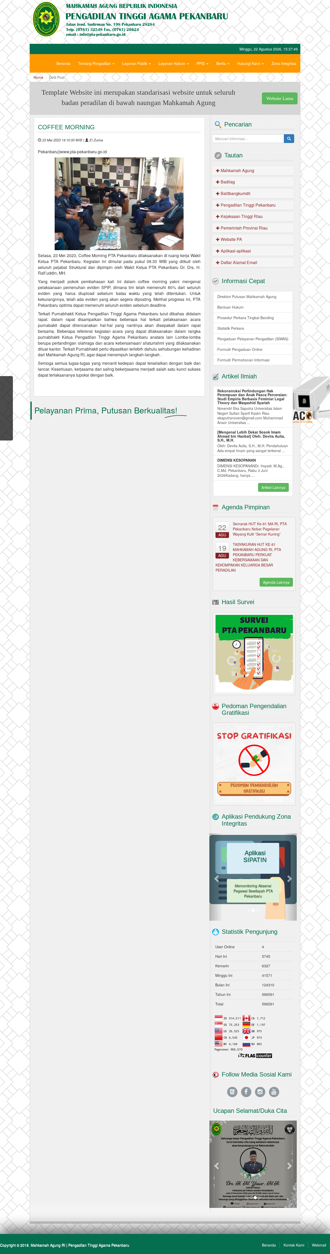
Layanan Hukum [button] (172, 63)
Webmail (319, 1245)
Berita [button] (221, 63)
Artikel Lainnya (273, 487)
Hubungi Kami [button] (249, 63)
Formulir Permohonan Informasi (243, 359)
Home (38, 77)
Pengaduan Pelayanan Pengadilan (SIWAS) (252, 338)
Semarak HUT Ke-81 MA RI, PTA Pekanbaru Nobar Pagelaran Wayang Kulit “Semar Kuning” (260, 529)
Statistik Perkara (230, 328)
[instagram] (260, 1091)
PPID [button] (201, 63)
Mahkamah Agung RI (48, 1245)
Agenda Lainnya (276, 582)
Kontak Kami (294, 1245)
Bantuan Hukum (230, 307)
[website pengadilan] (232, 1091)
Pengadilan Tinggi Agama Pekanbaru (98, 1245)
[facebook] (246, 1091)
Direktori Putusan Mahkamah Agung (246, 296)
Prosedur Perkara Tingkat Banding (245, 317)
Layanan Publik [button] (135, 63)
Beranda (63, 63)
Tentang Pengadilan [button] (95, 63)
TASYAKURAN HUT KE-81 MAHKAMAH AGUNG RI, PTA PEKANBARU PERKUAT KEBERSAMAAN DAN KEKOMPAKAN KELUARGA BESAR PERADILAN (248, 557)
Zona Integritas (283, 63)
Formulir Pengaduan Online (239, 349)
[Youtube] (274, 1091)
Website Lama (279, 98)
